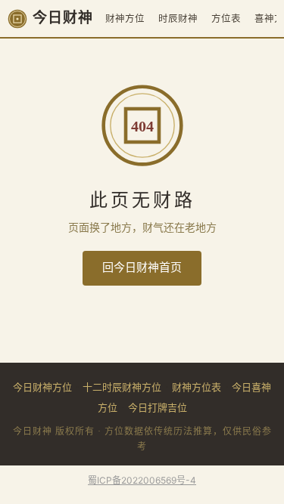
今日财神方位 (42, 387)
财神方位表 (196, 387)
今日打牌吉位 (157, 407)
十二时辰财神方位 (122, 387)
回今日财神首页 (142, 267)
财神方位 (125, 18)
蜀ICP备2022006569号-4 (142, 480)
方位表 (226, 18)
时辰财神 (178, 18)
